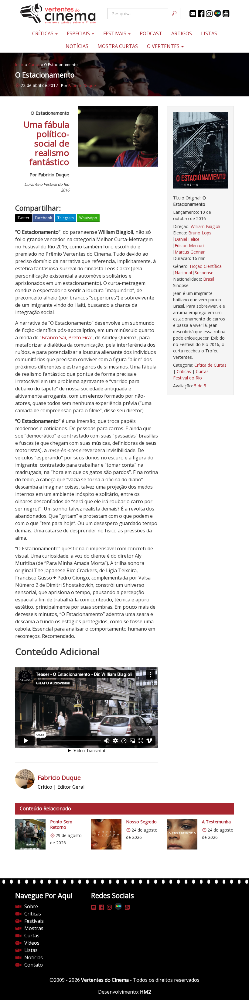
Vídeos (31, 942)
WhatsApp (88, 217)
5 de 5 (200, 386)
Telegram (65, 217)
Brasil (208, 279)
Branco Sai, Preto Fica (66, 337)
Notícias (77, 46)
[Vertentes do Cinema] (52, 13)
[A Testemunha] (182, 834)
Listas (209, 33)
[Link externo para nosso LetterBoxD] (217, 13)
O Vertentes (164, 46)
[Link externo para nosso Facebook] (201, 14)
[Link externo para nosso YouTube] (226, 14)
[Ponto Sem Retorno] (30, 834)
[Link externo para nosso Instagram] (209, 14)
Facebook (43, 217)
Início (20, 64)
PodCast (151, 33)
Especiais (79, 33)
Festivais (115, 33)
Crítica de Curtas (210, 365)
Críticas (43, 33)
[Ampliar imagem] (200, 150)
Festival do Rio (187, 378)
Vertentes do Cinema (105, 980)
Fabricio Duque (82, 85)
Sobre (31, 906)
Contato (33, 964)
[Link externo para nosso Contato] (192, 14)
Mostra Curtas (117, 46)
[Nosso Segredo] (106, 834)
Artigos (181, 33)
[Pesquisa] (174, 13)
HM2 (145, 991)
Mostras (33, 928)
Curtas (34, 64)
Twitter (23, 217)
